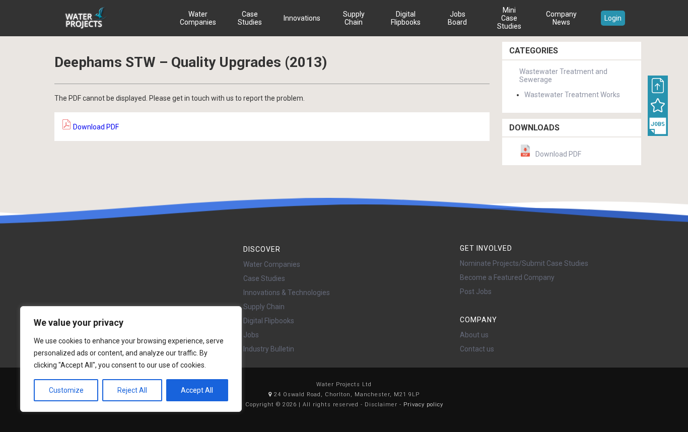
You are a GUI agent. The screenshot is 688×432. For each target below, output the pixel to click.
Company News (561, 18)
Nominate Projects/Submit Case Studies (524, 263)
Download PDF (95, 127)
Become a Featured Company (507, 277)
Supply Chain (354, 18)
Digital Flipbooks (406, 18)
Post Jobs (476, 291)
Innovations (302, 18)
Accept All (197, 390)
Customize (66, 390)
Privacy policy (423, 404)
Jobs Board (457, 18)
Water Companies (198, 18)
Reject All (132, 390)
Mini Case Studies (509, 18)
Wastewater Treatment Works (572, 95)
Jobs (251, 335)
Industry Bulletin (268, 349)
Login (613, 18)
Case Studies (250, 18)
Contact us (477, 349)
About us (474, 335)
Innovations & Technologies (286, 293)
